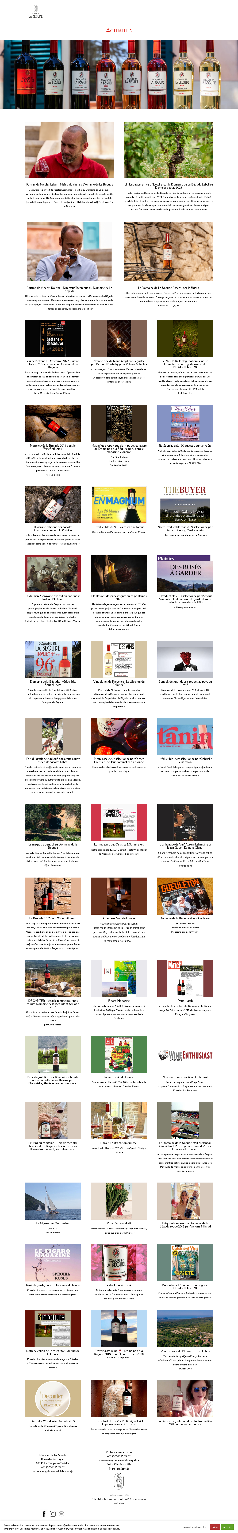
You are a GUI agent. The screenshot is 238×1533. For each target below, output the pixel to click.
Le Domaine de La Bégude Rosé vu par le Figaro (168, 288)
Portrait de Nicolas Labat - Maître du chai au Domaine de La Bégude (69, 184)
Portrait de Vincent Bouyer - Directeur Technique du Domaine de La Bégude (69, 289)
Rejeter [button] (215, 1527)
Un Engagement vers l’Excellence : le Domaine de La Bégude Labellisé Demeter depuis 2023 (169, 186)
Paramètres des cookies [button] (195, 1527)
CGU (127, 1495)
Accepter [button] (227, 1527)
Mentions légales (116, 1495)
